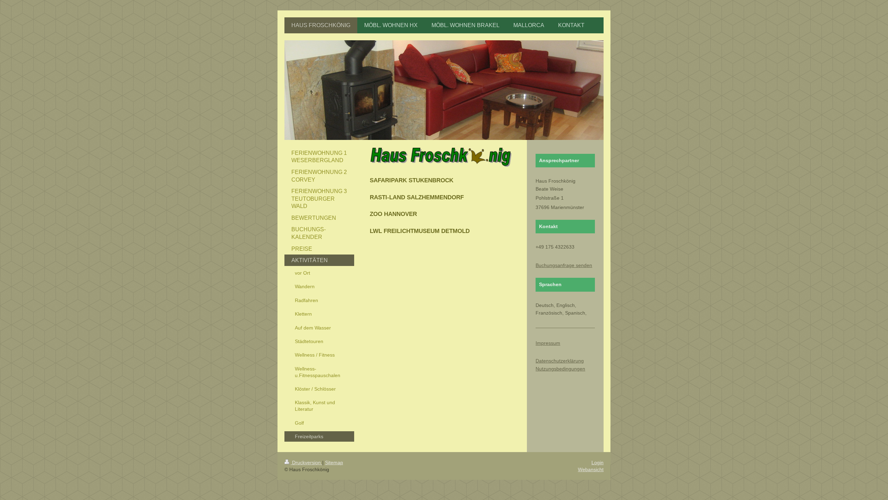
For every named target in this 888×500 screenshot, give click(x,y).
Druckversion (306, 462)
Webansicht (591, 469)
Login (597, 462)
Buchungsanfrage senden (564, 265)
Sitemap (334, 462)
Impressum (548, 343)
